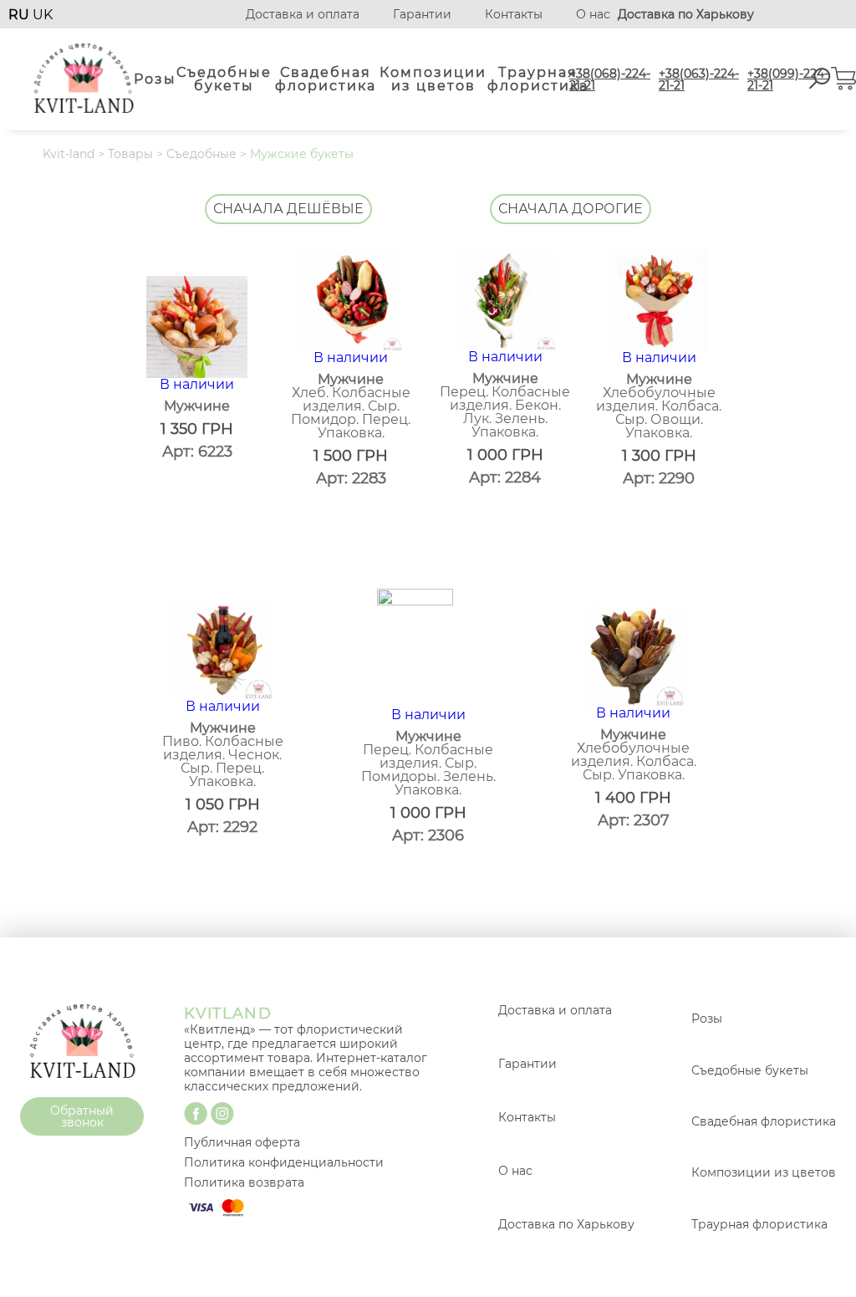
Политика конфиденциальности (284, 1162)
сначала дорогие (570, 209)
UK (43, 15)
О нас (593, 14)
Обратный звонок (82, 1116)
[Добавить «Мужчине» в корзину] (263, 526)
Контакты (514, 14)
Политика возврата (244, 1182)
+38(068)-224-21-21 (609, 79)
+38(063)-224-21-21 (699, 79)
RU (20, 15)
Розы (155, 79)
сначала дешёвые (288, 209)
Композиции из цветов (433, 79)
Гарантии (422, 14)
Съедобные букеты (224, 79)
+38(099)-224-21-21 (787, 79)
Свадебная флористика (325, 79)
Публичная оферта (242, 1142)
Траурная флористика (537, 79)
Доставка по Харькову (566, 1224)
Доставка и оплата (302, 14)
